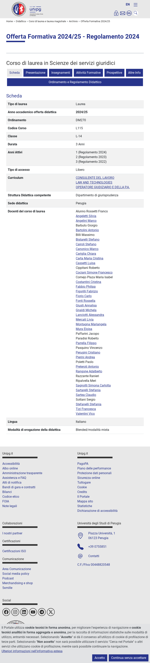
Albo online (10, 468)
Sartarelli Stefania (88, 390)
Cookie (82, 487)
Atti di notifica (11, 482)
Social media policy (15, 574)
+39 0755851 (97, 546)
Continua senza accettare (128, 658)
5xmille (7, 588)
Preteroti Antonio (87, 366)
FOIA (5, 501)
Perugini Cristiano (88, 352)
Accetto (100, 658)
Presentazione (35, 73)
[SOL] (129, 13)
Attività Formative (88, 73)
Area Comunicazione (16, 569)
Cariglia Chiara (86, 254)
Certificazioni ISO (14, 551)
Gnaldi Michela (86, 310)
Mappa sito (85, 501)
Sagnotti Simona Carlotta (93, 385)
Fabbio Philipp (86, 286)
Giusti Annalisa (86, 305)
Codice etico (10, 496)
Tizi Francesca (86, 409)
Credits (82, 492)
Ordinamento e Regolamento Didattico (75, 82)
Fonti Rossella (85, 301)
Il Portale (83, 496)
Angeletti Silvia (86, 216)
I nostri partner (12, 533)
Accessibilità (11, 464)
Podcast (8, 578)
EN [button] (128, 4)
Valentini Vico (85, 414)
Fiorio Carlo (84, 296)
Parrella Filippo (86, 343)
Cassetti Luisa (85, 263)
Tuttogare (84, 482)
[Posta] (122, 13)
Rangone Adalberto (89, 371)
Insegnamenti (60, 73)
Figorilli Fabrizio (87, 291)
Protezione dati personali (94, 473)
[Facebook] (6, 612)
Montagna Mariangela (91, 324)
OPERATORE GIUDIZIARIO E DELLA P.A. (103, 187)
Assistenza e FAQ (14, 478)
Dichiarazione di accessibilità (97, 511)
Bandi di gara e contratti (18, 487)
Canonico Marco (87, 249)
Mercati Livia (85, 319)
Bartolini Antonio (87, 230)
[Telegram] (42, 612)
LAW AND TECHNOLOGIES (94, 182)
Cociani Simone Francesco (94, 272)
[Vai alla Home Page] (27, 9)
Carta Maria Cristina (89, 258)
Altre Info (134, 73)
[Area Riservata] (116, 13)
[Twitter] (51, 612)
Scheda (14, 73)
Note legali (9, 506)
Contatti (93, 556)
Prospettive (114, 73)
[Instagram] (15, 612)
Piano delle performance (94, 468)
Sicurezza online (88, 478)
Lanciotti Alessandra (90, 315)
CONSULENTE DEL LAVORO (95, 178)
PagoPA (82, 464)
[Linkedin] (24, 612)
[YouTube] (33, 612)
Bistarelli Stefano (87, 239)
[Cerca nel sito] (135, 13)
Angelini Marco (86, 221)
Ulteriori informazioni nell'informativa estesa (32, 651)
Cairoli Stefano (86, 244)
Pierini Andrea (85, 357)
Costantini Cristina (88, 282)
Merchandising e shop (17, 583)
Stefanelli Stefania (88, 404)
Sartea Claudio (86, 395)
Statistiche (84, 506)
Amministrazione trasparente (22, 473)
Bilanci (7, 492)
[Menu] (135, 4)
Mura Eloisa (84, 329)
